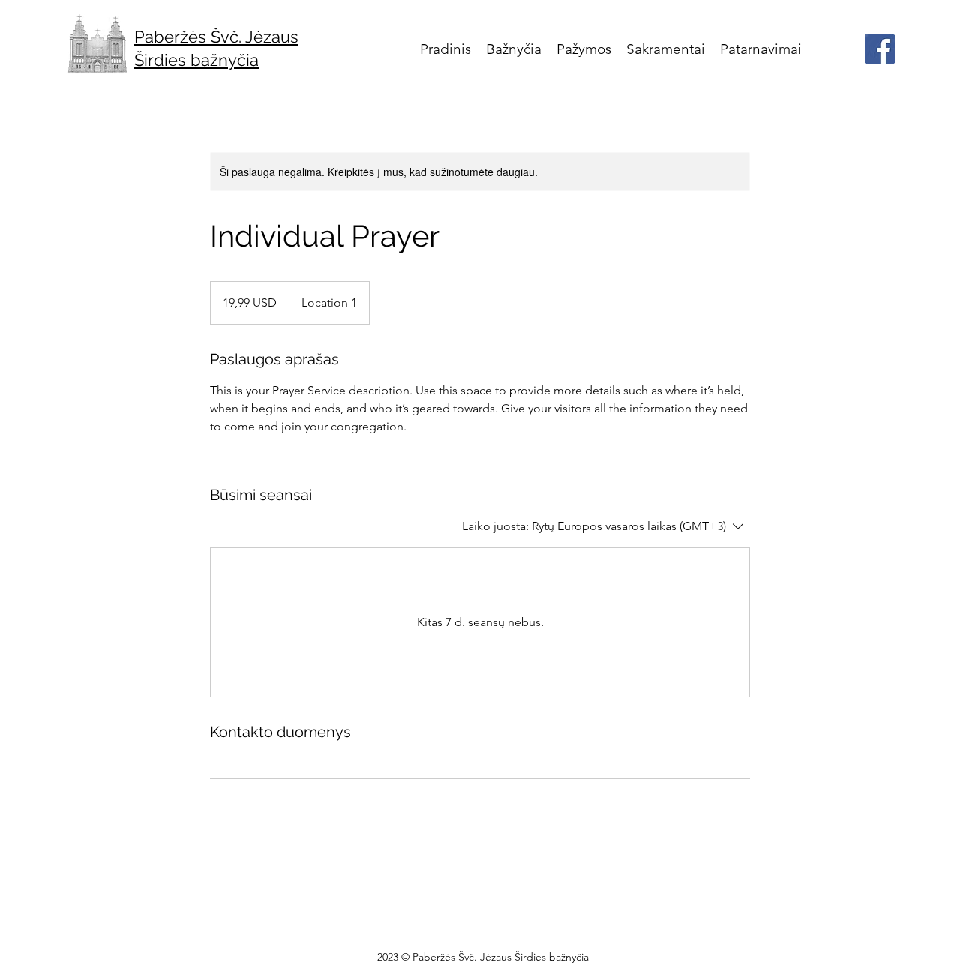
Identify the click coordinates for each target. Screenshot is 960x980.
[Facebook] (880, 49)
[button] (513, 49)
